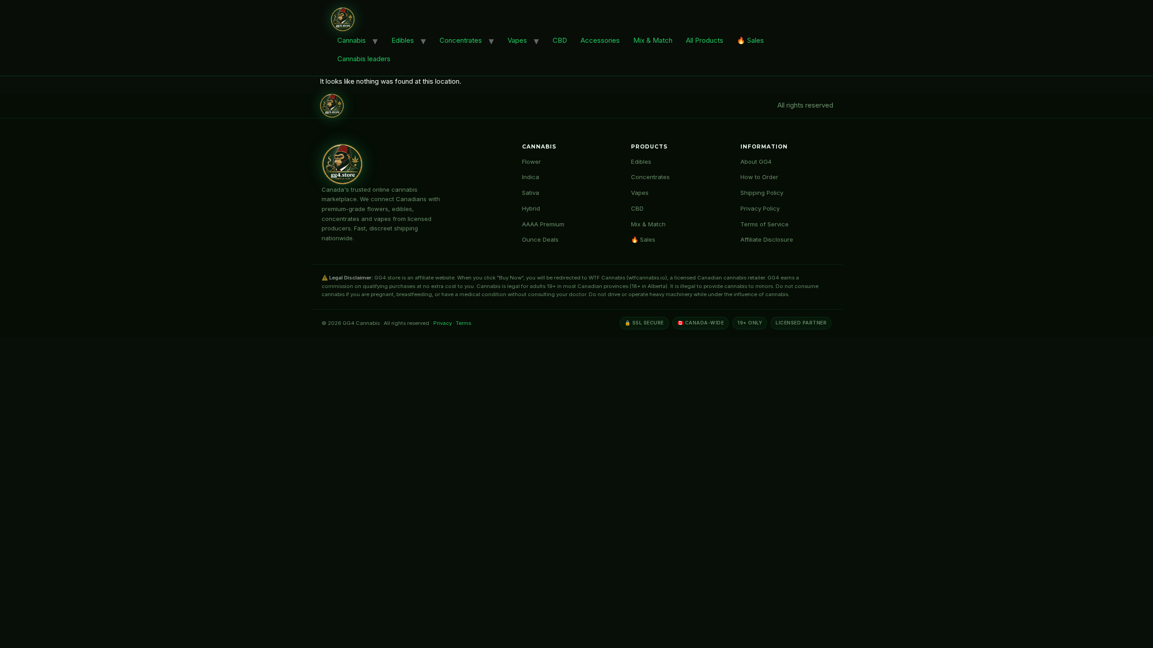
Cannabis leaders (363, 58)
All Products (704, 40)
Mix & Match (652, 40)
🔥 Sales (750, 40)
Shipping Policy (761, 192)
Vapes (517, 40)
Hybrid (531, 208)
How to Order (759, 176)
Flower (531, 161)
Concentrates (461, 40)
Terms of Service (764, 224)
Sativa (530, 192)
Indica (530, 176)
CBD (560, 40)
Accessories (600, 40)
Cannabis (351, 40)
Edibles (402, 40)
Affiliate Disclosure (766, 239)
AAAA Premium (543, 224)
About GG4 (756, 161)
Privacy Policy (760, 208)
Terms (463, 323)
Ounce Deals (540, 239)
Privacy (442, 323)
